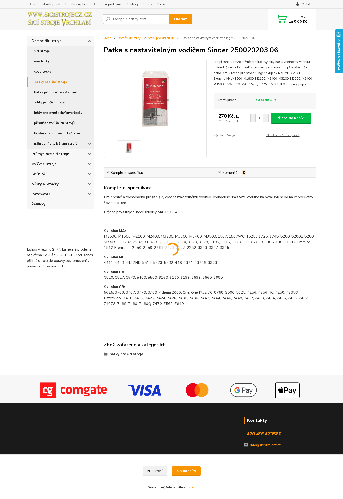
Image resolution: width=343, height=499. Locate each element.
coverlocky (42, 71)
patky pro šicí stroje (51, 82)
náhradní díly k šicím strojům (57, 143)
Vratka (161, 4)
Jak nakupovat (51, 4)
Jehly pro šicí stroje (49, 102)
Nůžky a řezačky (45, 184)
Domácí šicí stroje (47, 41)
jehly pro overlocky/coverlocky (58, 112)
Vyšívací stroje (44, 164)
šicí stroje (42, 51)
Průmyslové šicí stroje (50, 154)
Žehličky (39, 204)
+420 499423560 (262, 434)
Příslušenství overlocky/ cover (57, 133)
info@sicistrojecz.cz (265, 445)
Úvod (107, 38)
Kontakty (133, 4)
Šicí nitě (38, 174)
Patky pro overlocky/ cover (55, 92)
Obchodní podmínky (108, 4)
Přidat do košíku (291, 118)
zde (191, 487)
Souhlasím (186, 471)
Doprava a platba (77, 4)
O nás (33, 4)
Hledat (180, 19)
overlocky (41, 61)
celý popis (298, 84)
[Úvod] (63, 19)
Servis (148, 4)
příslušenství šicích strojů (54, 123)
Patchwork (41, 194)
